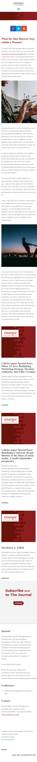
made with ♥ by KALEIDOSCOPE (24, 755)
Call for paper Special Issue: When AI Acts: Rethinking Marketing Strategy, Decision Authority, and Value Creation (18, 367)
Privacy (4, 749)
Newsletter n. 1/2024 (12, 547)
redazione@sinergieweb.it (10, 714)
